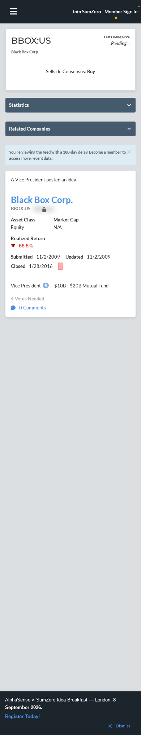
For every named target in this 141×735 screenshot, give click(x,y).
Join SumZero (86, 11)
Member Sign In (120, 11)
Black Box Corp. (42, 200)
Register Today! (22, 716)
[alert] (70, 713)
